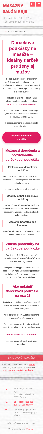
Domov (4, 31)
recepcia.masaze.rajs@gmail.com (21, 104)
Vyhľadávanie (32, 4)
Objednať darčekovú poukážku (21, 137)
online (32, 364)
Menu (38, 4)
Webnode (30, 429)
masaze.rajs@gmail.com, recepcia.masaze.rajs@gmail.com (25, 412)
